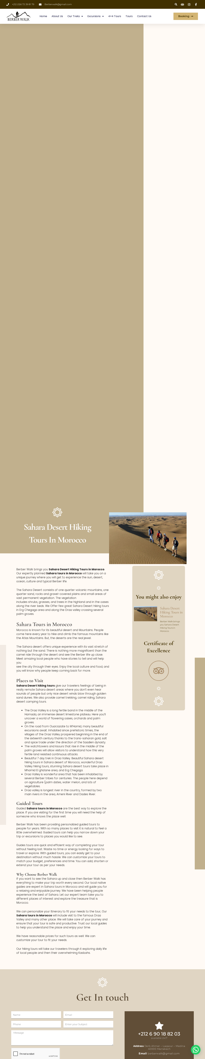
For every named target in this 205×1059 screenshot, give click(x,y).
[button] (196, 1050)
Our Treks (73, 16)
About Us (57, 16)
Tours (129, 16)
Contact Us (144, 16)
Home (43, 16)
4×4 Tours (114, 16)
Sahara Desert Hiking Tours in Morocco (171, 612)
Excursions (94, 16)
